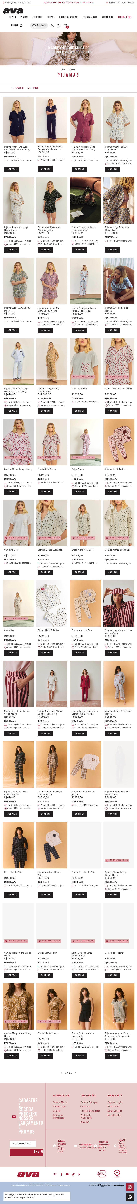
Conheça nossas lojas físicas (17, 3)
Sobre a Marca (60, 1103)
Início (64, 70)
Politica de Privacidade (58, 1116)
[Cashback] (130, 1187)
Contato (56, 1111)
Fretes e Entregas (88, 1103)
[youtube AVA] (67, 1174)
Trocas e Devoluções (90, 1111)
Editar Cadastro (114, 1111)
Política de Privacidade (86, 1116)
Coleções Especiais (68, 17)
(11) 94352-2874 (61, 1149)
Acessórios (107, 17)
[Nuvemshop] (99, 1186)
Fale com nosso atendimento (121, 3)
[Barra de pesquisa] (14, 26)
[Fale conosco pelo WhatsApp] (130, 1197)
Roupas (50, 17)
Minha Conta (113, 1107)
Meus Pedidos (114, 1115)
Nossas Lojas (59, 1107)
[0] (64, 25)
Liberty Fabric (90, 17)
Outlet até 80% (125, 17)
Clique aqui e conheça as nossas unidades (123, 1148)
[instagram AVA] (55, 1174)
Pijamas (24, 17)
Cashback (85, 1107)
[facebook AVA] (61, 1174)
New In (12, 17)
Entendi (30, 1198)
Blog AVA (84, 1122)
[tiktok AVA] (73, 1174)
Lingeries (37, 17)
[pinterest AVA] (79, 1174)
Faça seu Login (114, 1103)
